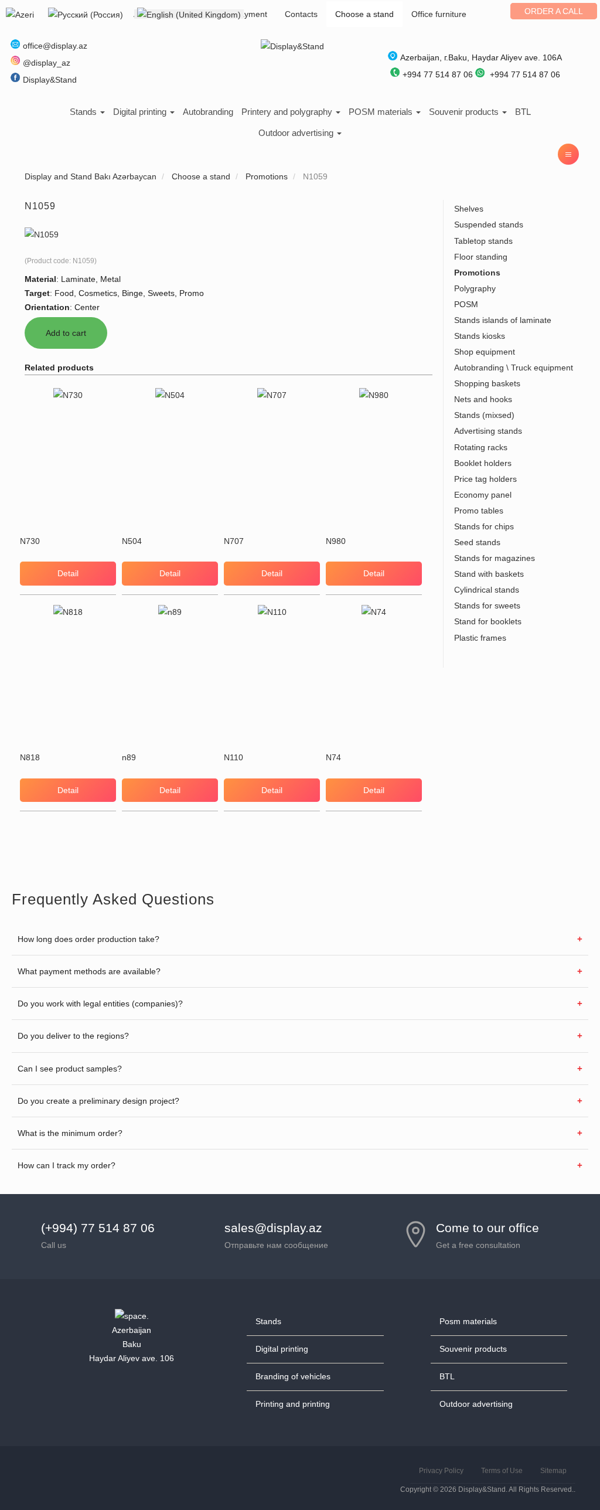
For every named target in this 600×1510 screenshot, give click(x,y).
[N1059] (42, 234)
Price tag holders (485, 479)
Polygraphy (475, 288)
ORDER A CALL (553, 11)
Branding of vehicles (292, 1376)
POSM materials (382, 112)
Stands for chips (484, 526)
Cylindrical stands (486, 589)
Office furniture (438, 14)
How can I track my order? (66, 1165)
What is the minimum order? (70, 1133)
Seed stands (477, 542)
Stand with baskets (489, 574)
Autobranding (208, 112)
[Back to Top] (563, 1473)
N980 (336, 541)
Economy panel (483, 494)
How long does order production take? (88, 939)
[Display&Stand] (292, 45)
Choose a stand (364, 14)
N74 (333, 757)
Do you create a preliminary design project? (98, 1101)
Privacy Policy (441, 1471)
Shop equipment (484, 351)
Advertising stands (488, 431)
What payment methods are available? (89, 971)
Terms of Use (502, 1471)
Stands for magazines (494, 558)
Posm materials (468, 1321)
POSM (466, 304)
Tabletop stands (483, 241)
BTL (523, 112)
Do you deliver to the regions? (73, 1035)
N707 (234, 541)
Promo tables (478, 510)
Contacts (301, 14)
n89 (129, 757)
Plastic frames (480, 637)
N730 (30, 541)
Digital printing (141, 112)
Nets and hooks (483, 399)
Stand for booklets (487, 621)
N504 (132, 541)
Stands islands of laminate (502, 320)
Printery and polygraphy (288, 112)
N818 (30, 757)
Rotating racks (480, 447)
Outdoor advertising (297, 133)
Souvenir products (465, 112)
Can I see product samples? (70, 1068)
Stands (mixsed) (484, 415)
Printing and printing (292, 1404)
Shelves (468, 208)
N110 (233, 757)
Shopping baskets (487, 383)
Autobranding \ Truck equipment (513, 367)
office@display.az (55, 45)
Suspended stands (488, 224)
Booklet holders (483, 463)
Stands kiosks (479, 336)
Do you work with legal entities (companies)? (100, 1003)
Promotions (477, 272)
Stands (84, 112)
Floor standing (480, 256)
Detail (68, 573)
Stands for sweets (487, 605)
